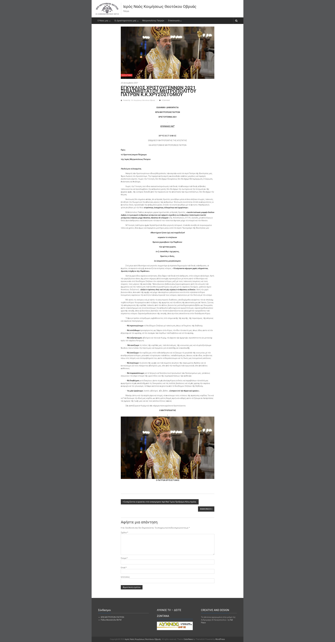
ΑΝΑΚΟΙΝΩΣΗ (205, 509)
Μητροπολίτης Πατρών (153, 20)
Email (124, 568)
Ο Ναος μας (102, 20)
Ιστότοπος (125, 577)
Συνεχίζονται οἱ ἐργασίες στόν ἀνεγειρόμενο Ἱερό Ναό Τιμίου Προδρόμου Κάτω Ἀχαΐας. (160, 502)
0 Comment (165, 100)
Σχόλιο (124, 532)
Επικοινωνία (174, 20)
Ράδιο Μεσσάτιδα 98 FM (111, 620)
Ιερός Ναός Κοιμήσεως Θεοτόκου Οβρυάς (159, 6)
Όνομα (124, 558)
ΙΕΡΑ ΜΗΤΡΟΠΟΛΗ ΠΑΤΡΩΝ (112, 617)
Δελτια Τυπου (126, 75)
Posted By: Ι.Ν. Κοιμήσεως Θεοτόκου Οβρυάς (139, 100)
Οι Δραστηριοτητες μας (125, 20)
